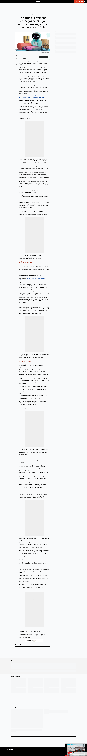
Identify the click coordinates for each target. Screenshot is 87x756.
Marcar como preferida (44, 57)
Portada (31, 14)
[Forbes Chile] (38, 2)
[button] (86, 743)
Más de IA (18, 645)
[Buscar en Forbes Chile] (85, 1)
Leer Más (70, 753)
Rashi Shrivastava (27, 29)
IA (34, 14)
